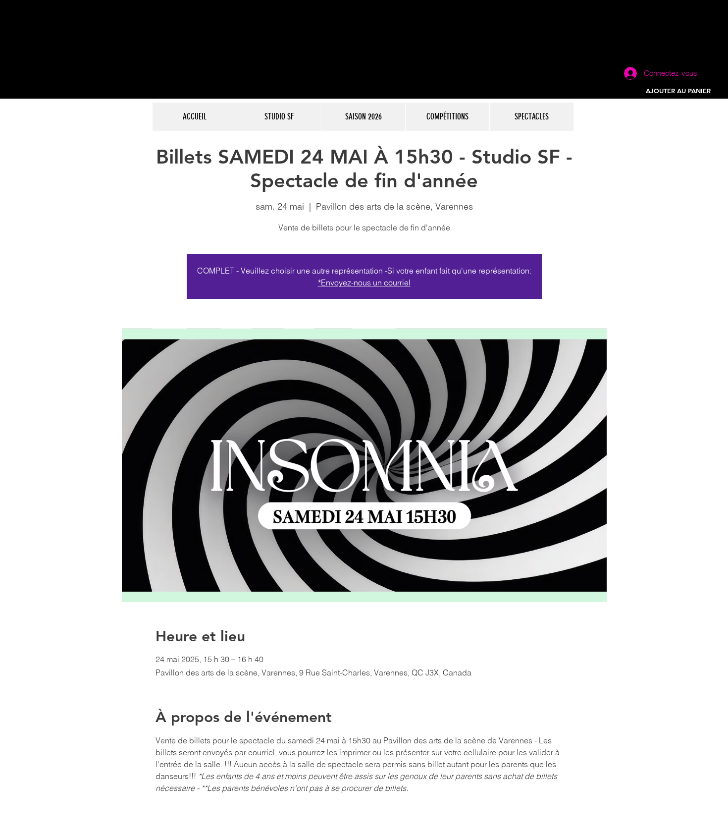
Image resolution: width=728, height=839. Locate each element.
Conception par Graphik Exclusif (270, 834)
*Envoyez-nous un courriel (364, 282)
